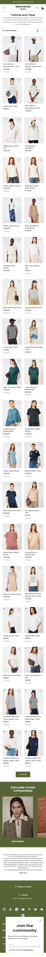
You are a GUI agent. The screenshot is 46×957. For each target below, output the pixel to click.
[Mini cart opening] (45, 8)
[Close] (40, 921)
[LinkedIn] (23, 915)
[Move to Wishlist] (19, 39)
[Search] (37, 8)
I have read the (22, 950)
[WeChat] (41, 909)
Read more (23, 872)
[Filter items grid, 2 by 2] (37, 31)
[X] (35, 909)
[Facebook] (16, 909)
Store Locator (24, 887)
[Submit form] (39, 945)
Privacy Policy (28, 950)
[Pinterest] (29, 909)
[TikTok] (10, 909)
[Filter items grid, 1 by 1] (42, 31)
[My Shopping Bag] (42, 8)
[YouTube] (23, 909)
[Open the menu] (3, 8)
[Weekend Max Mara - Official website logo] (23, 8)
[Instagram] (4, 909)
